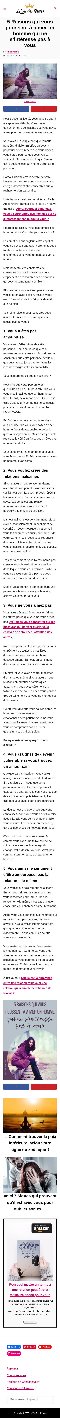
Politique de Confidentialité (23, 1381)
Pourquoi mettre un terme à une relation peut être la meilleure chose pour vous (30, 1290)
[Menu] (4, 8)
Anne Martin (13, 52)
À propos (12, 1368)
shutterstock (30, 101)
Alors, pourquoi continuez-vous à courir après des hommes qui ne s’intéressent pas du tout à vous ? (29, 213)
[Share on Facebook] (16, 109)
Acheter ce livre (30, 1322)
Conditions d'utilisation (20, 1388)
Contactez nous (16, 1375)
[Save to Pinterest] (44, 109)
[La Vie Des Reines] (29, 8)
